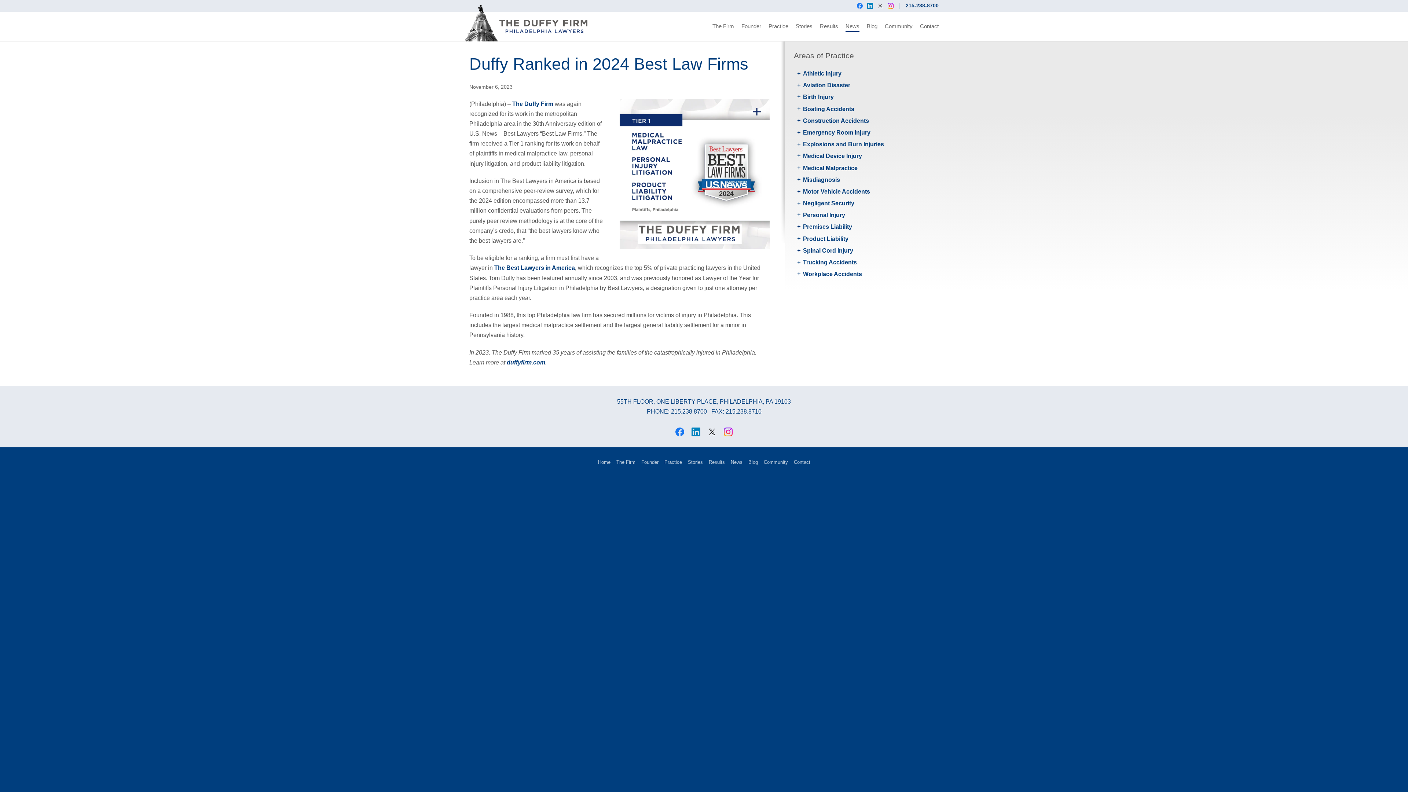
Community (899, 26)
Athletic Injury (822, 73)
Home (604, 462)
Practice (778, 26)
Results (829, 26)
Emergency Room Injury (836, 132)
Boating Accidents (828, 109)
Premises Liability (827, 227)
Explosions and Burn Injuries (843, 144)
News (852, 26)
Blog (872, 26)
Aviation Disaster (826, 85)
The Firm (723, 26)
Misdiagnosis (821, 180)
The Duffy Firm (532, 104)
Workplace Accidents (832, 274)
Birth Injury (818, 97)
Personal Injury (824, 215)
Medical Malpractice (830, 168)
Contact (929, 26)
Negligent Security (828, 203)
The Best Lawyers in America (534, 268)
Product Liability (825, 239)
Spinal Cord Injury (828, 250)
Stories (804, 26)
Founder (751, 26)
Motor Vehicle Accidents (836, 191)
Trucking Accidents (830, 262)
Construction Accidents (836, 121)
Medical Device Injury (832, 156)
